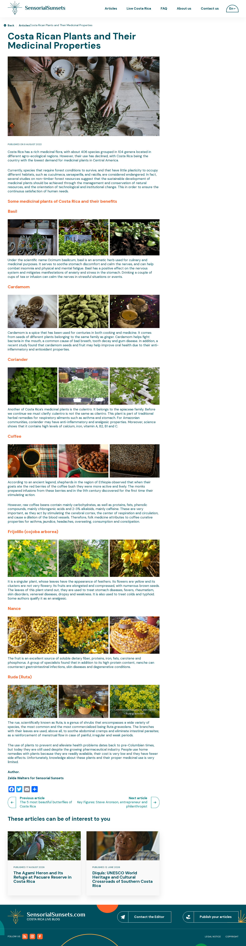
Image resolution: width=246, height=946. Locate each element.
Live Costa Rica (139, 8)
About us (184, 8)
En (231, 8)
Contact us (210, 8)
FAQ (164, 8)
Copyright (232, 936)
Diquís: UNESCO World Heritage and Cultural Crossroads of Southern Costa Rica (122, 879)
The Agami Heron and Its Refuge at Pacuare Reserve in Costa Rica (42, 877)
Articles (111, 8)
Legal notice (213, 936)
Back (11, 25)
